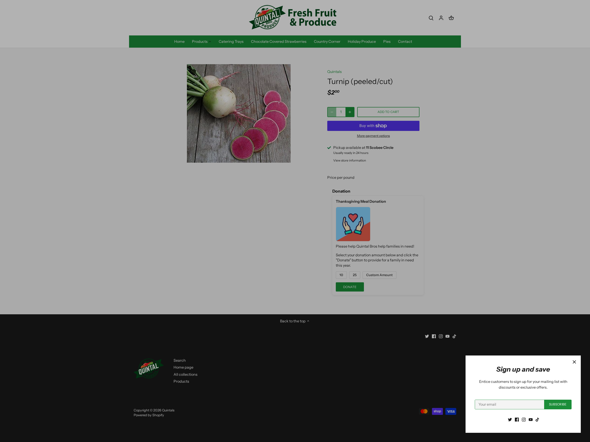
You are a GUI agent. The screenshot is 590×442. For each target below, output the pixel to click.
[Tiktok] (537, 419)
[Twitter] (510, 419)
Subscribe (557, 404)
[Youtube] (531, 419)
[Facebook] (517, 419)
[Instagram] (524, 419)
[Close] (574, 362)
